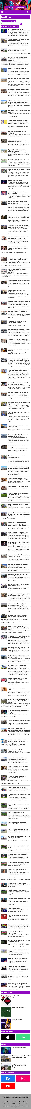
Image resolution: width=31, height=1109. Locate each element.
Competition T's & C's (26, 1102)
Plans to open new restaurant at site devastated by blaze (18, 39)
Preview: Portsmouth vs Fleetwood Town (18, 915)
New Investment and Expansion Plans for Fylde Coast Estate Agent (18, 648)
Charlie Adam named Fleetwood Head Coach (19, 899)
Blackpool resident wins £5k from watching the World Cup (17, 678)
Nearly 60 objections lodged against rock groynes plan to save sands (18, 79)
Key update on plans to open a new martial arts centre (18, 150)
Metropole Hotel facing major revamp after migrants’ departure (19, 594)
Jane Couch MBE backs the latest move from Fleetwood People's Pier (18, 479)
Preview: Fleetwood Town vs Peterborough (16, 932)
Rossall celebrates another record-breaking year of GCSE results (18, 393)
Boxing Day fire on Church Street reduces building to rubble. (17, 984)
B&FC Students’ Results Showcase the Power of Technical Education (19, 636)
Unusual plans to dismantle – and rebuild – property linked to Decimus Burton (18, 628)
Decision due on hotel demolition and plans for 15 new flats (18, 90)
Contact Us (19, 1102)
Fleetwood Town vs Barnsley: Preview (18, 862)
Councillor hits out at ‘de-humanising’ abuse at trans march (19, 584)
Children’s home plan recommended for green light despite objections (18, 101)
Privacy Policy (3, 1102)
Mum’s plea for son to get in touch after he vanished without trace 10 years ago (18, 741)
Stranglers (14, 997)
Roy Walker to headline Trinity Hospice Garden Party (19, 542)
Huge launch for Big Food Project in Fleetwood (18, 505)
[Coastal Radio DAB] (15, 3)
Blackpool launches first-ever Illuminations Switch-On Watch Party (18, 181)
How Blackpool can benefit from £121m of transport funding (19, 836)
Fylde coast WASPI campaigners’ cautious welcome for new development (17, 777)
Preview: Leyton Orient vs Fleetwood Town (18, 804)
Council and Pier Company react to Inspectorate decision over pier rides (18, 359)
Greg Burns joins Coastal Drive (16, 966)
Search (21, 24)
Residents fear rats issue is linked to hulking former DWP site (18, 140)
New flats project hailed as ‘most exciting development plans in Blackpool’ (17, 59)
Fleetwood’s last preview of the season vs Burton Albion (19, 795)
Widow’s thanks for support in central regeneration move (19, 403)
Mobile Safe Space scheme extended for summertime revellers (18, 383)
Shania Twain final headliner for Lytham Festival (17, 870)
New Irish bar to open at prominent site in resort (19, 446)
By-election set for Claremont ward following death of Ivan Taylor (18, 237)
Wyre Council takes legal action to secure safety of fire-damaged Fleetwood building (18, 259)
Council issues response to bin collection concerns (16, 456)
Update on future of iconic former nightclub (18, 312)
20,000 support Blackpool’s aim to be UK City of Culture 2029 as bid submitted (18, 712)
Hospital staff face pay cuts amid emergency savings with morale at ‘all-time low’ (18, 616)
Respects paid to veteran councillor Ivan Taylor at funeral (18, 767)
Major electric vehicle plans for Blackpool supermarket (17, 750)
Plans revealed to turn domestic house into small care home (19, 555)
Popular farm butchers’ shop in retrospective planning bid (17, 604)
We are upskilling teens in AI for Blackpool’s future (17, 291)
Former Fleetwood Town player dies (18, 975)
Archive (16, 26)
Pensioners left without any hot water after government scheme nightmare (19, 340)
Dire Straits (14, 1020)
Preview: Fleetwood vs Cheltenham (18, 829)
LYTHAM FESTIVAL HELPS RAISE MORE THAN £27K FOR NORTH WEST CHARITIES (19, 788)
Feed (11, 21)
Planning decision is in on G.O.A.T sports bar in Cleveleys (17, 321)
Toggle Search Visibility (28, 12)
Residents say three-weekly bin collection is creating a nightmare (17, 523)
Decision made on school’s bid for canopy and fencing (17, 575)
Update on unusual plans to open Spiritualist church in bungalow (17, 758)
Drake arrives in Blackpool (15, 29)
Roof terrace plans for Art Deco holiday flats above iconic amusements (17, 270)
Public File (8, 1102)
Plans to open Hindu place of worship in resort (19, 721)
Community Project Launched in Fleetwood (17, 132)
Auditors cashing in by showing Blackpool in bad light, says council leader (18, 248)
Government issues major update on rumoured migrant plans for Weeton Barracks (18, 700)
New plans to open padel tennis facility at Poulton (19, 111)
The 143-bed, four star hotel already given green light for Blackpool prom (18, 467)
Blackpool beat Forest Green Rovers (18, 925)
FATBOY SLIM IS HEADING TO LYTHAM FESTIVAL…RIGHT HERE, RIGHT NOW (18, 121)
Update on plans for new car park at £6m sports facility (18, 493)
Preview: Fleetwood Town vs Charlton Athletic (18, 846)
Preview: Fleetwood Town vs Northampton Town (16, 813)
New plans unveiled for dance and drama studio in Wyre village (17, 49)
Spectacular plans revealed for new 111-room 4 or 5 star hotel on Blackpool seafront (19, 514)
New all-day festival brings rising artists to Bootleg (17, 202)
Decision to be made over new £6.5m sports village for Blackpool (18, 160)
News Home (6, 21)
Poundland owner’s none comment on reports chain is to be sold (19, 281)
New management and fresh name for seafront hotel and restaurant (19, 330)
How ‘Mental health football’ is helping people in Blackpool (19, 940)
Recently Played (6, 992)
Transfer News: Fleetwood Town (17, 883)
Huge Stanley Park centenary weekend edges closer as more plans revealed (19, 216)
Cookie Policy (14, 1102)
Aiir (15, 1107)
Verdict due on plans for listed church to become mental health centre (19, 170)
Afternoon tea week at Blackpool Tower (17, 688)
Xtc (12, 1009)
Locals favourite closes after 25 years (19, 486)
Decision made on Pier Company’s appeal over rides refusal (17, 435)
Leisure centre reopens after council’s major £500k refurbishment (19, 226)
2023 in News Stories (14, 908)
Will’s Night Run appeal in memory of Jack (18, 370)
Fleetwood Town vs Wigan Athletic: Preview (18, 855)
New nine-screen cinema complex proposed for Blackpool (18, 565)
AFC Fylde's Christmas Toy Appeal (17, 958)
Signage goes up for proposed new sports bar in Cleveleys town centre (18, 533)
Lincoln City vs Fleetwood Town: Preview (12, 878)
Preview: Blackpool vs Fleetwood (17, 822)
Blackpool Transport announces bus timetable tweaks (18, 656)
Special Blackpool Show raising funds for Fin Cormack (18, 192)
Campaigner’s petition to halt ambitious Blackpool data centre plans (19, 729)
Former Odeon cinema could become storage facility (18, 425)
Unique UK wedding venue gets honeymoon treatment (17, 69)
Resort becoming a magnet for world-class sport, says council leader (19, 302)
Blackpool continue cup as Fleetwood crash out (18, 950)
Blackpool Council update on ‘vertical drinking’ (18, 349)
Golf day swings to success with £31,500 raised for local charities (17, 666)
